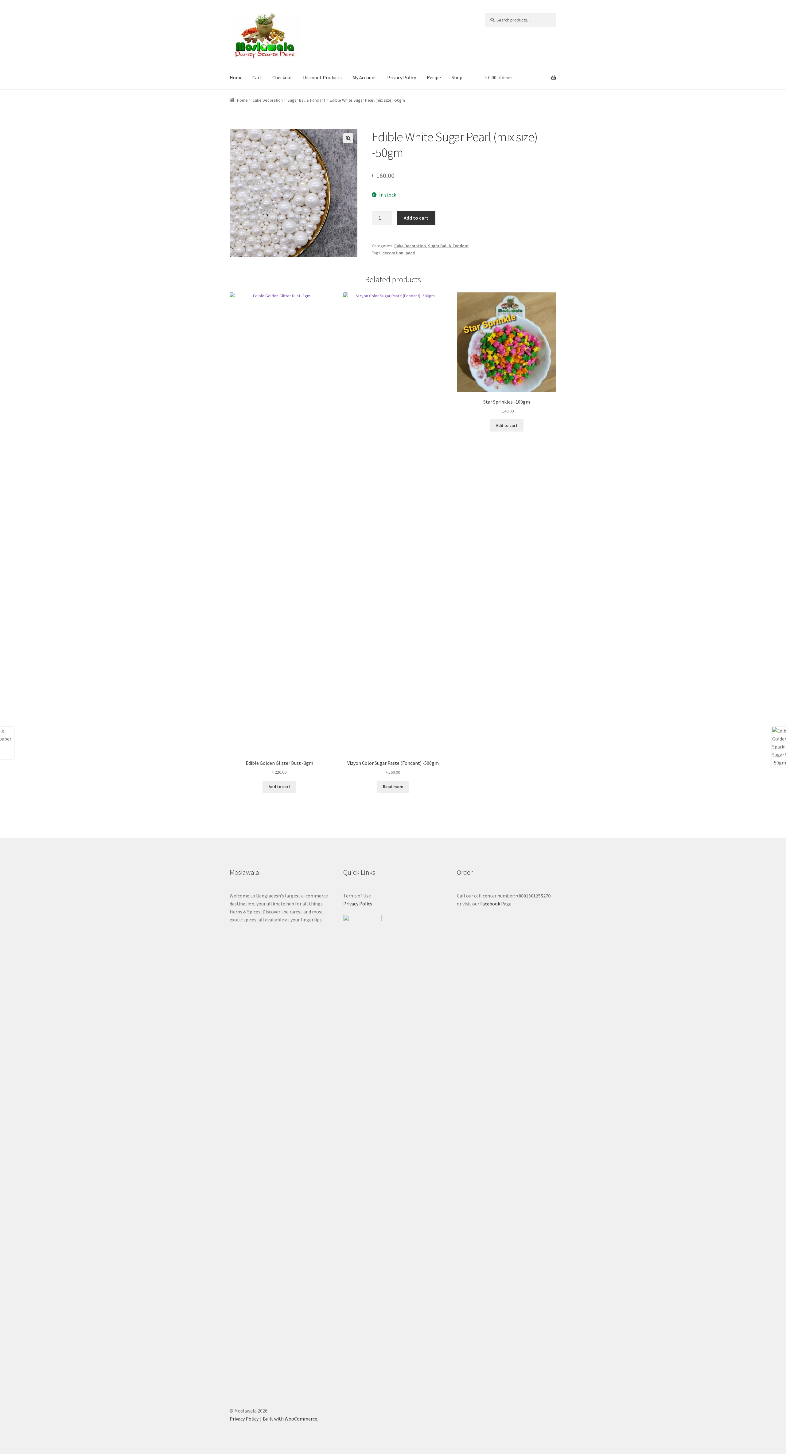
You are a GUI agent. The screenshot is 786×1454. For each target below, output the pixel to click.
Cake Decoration (267, 100)
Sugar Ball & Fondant (306, 100)
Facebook (490, 904)
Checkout (282, 77)
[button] (348, 138)
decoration (392, 253)
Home (236, 77)
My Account (364, 77)
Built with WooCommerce (290, 1419)
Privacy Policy (401, 77)
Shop (457, 77)
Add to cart (416, 218)
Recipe (434, 77)
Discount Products (322, 77)
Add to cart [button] (279, 786)
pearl (410, 253)
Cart (257, 77)
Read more (393, 786)
